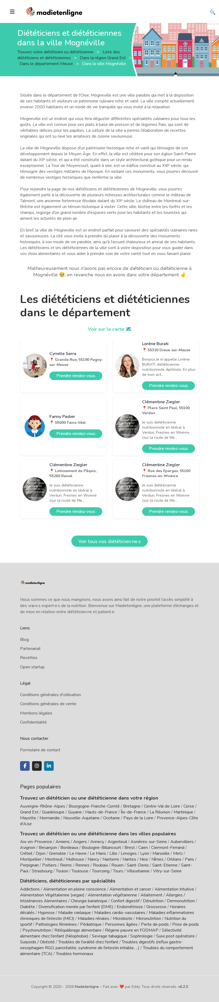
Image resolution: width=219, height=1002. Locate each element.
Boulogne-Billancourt (101, 848)
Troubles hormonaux (74, 954)
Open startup (32, 667)
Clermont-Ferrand (167, 848)
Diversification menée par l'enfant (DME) (76, 907)
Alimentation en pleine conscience (74, 889)
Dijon (40, 853)
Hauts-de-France (101, 812)
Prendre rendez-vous (75, 376)
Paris (189, 859)
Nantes (129, 859)
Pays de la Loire (138, 818)
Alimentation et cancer (130, 889)
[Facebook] (25, 766)
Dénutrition (153, 901)
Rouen (117, 865)
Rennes (82, 865)
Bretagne (131, 806)
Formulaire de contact (40, 750)
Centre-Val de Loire (162, 806)
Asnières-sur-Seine (149, 842)
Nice (144, 859)
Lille (113, 853)
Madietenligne (87, 986)
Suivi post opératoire (175, 936)
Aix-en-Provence (36, 842)
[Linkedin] (49, 766)
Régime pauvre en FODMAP (131, 930)
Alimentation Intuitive (174, 889)
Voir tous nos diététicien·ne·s (109, 541)
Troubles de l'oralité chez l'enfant (88, 942)
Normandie (50, 818)
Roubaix (100, 865)
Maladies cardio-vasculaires (119, 913)
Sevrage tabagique (109, 936)
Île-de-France (133, 812)
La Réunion (160, 812)
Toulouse (80, 871)
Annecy (97, 842)
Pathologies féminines (56, 924)
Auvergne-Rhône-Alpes (42, 806)
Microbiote (123, 918)
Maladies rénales (93, 918)
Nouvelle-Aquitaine (81, 818)
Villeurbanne (138, 871)
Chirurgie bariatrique (89, 901)
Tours (118, 871)
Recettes (28, 658)
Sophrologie (141, 936)
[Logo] (54, 11)
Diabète (27, 907)
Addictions (30, 889)
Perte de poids (155, 924)
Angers (80, 842)
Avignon (27, 848)
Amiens (63, 842)
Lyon (144, 853)
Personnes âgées (121, 924)
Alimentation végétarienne (112, 895)
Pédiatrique (90, 924)
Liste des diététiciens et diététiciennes (68, 55)
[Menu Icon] (12, 11)
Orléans (174, 859)
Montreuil (53, 859)
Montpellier (30, 859)
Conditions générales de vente (48, 704)
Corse (188, 806)
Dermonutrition (181, 901)
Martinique (183, 812)
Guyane (75, 812)
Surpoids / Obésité (37, 942)
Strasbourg (42, 871)
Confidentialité (33, 722)
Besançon (48, 848)
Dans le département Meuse (46, 63)
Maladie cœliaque (74, 913)
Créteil (26, 853)
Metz (178, 853)
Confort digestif (125, 901)
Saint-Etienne (165, 865)
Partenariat (30, 649)
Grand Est (29, 812)
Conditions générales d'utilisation (50, 695)
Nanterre (111, 859)
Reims (66, 865)
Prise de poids (185, 924)
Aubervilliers (182, 842)
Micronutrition (148, 918)
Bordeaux (69, 848)
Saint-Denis (138, 865)
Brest (129, 848)
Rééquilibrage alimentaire (77, 930)
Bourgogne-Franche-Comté (94, 806)
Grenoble (57, 853)
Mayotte (28, 818)
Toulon (62, 871)
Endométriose (130, 907)
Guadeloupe (53, 812)
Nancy (93, 859)
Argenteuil (117, 842)
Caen (143, 848)
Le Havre (78, 853)
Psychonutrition (36, 930)
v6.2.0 (183, 986)
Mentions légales (36, 713)
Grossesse (156, 907)
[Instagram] (37, 766)
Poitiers (49, 865)
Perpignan (29, 865)
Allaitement (151, 895)
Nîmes (157, 859)
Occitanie (111, 818)
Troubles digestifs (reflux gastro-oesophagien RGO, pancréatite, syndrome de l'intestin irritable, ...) (101, 945)
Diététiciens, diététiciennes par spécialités (67, 881)
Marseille (161, 853)
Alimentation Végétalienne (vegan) (52, 895)
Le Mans (98, 853)
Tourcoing (101, 871)
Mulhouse (75, 859)
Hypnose (46, 913)
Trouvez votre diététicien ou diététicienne (56, 52)
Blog (24, 639)
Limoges (129, 853)
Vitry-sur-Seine (167, 871)
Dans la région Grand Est (103, 58)
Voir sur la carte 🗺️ (109, 329)
